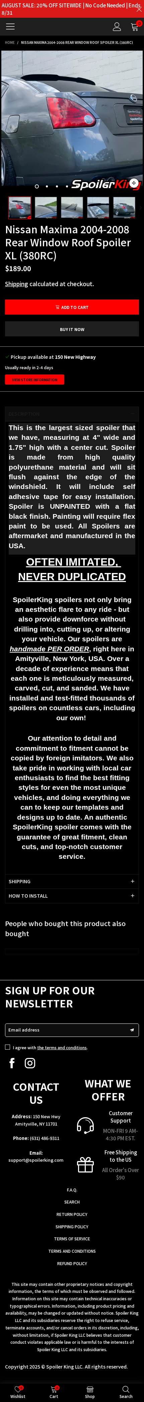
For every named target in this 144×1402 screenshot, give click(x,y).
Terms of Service (72, 1238)
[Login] (117, 26)
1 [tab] (36, 186)
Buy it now (72, 329)
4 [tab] (67, 186)
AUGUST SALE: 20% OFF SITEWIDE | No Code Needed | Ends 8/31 (71, 9)
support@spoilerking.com (36, 1160)
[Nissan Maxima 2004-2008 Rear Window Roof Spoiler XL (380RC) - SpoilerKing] (72, 121)
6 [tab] (87, 186)
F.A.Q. (72, 1189)
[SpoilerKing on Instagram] (30, 1063)
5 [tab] (77, 186)
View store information (34, 379)
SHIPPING (19, 881)
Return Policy (72, 1214)
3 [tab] (57, 186)
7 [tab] (97, 186)
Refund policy (72, 1263)
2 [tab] (47, 186)
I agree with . (50, 1047)
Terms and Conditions (72, 1251)
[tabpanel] (72, 121)
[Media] (134, 183)
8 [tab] (107, 186)
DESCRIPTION (24, 413)
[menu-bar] (13, 26)
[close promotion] (139, 9)
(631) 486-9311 (44, 1138)
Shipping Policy (72, 1226)
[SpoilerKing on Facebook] (12, 1063)
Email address (24, 1029)
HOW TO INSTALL (28, 895)
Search (72, 1202)
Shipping (16, 283)
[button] (3, 208)
